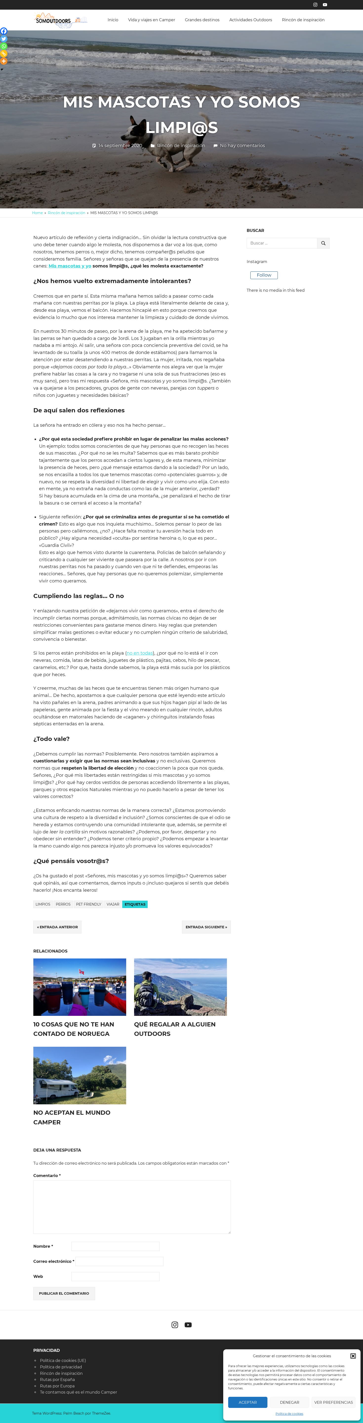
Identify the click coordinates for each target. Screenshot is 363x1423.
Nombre (43, 1246)
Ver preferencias (333, 1402)
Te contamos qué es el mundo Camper (78, 1392)
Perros (63, 904)
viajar (113, 904)
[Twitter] (3, 39)
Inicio (113, 20)
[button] (353, 1356)
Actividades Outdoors (250, 20)
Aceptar (248, 1402)
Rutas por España (57, 1379)
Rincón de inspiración (303, 20)
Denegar (289, 1402)
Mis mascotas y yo (70, 266)
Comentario (47, 1175)
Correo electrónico (53, 1261)
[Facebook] (3, 31)
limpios (43, 904)
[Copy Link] (3, 53)
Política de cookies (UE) (63, 1360)
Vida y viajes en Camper (151, 20)
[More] (3, 61)
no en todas (140, 653)
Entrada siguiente (205, 927)
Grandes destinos (202, 20)
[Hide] (2, 69)
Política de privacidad (61, 1367)
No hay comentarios (242, 145)
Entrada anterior (59, 927)
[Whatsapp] (3, 46)
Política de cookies (289, 1414)
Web (38, 1276)
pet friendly (88, 904)
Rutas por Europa (57, 1386)
